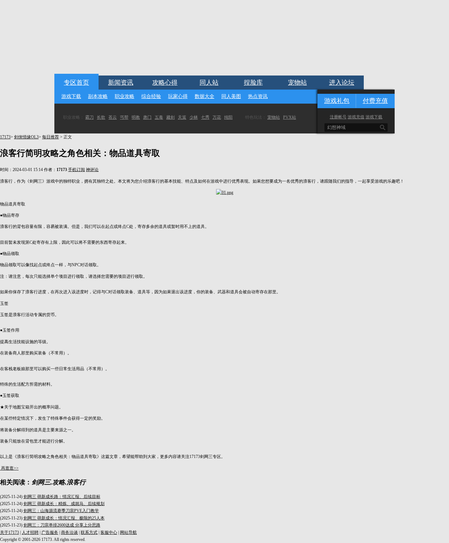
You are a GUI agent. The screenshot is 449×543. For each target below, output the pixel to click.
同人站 (209, 82)
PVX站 (289, 117)
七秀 (205, 117)
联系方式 (89, 532)
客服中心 (108, 532)
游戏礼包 (336, 100)
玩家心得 (178, 96)
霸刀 (89, 117)
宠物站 (297, 82)
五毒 (159, 117)
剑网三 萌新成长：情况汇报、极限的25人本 (64, 518)
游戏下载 (71, 96)
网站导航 (128, 532)
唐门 (147, 117)
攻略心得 (164, 82)
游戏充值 (356, 117)
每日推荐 (50, 137)
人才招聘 (30, 532)
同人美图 (231, 96)
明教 (136, 117)
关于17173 (9, 532)
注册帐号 (338, 117)
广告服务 (49, 532)
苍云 (112, 117)
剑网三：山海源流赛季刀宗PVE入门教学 (61, 510)
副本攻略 (98, 96)
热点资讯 (258, 96)
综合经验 (151, 96)
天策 (182, 117)
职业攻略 (124, 96)
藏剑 (170, 117)
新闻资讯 (120, 82)
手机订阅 (76, 169)
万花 (217, 117)
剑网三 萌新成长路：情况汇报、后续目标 (62, 496)
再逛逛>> (10, 468)
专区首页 (76, 82)
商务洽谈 (69, 532)
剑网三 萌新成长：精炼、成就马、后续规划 (64, 503)
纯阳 (228, 117)
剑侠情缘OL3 (26, 137)
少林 (193, 117)
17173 (5, 137)
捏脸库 (253, 82)
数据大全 (204, 96)
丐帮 (124, 117)
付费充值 (375, 100)
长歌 (101, 117)
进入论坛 (341, 82)
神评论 (92, 169)
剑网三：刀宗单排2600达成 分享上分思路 (62, 525)
